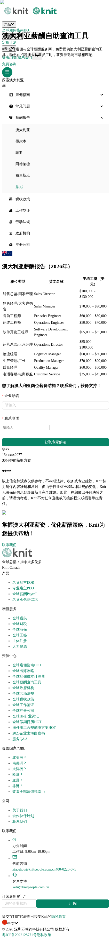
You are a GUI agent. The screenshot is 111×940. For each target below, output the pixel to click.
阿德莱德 (22, 164)
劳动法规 (22, 222)
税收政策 (22, 199)
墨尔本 (20, 141)
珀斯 (19, 153)
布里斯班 (22, 175)
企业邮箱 (11, 396)
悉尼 (19, 187)
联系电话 (11, 418)
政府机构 (22, 233)
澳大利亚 (22, 130)
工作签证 (22, 210)
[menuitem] (55, 95)
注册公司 (22, 245)
